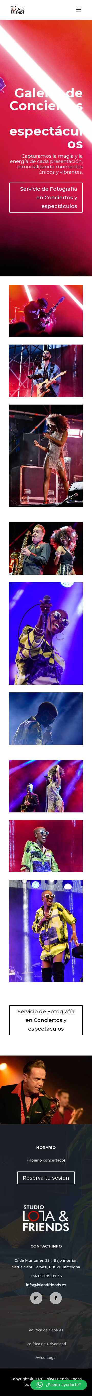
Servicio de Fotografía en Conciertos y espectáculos (48, 197)
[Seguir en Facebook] (56, 1298)
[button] (58, 1385)
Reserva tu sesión (46, 1178)
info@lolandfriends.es (46, 1285)
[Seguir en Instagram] (36, 1298)
